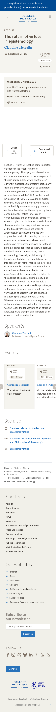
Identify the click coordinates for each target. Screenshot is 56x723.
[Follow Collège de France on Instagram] (13, 655)
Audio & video (12, 508)
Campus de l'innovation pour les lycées (26, 602)
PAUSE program (16, 593)
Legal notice (34, 699)
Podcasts (10, 512)
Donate (13, 668)
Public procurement (15, 543)
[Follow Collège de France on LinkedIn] (31, 655)
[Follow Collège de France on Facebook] (8, 655)
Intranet (13, 572)
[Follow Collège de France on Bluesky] (25, 655)
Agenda (9, 504)
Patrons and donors (15, 551)
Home (6, 468)
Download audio (44, 151)
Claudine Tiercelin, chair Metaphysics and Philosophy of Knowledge (30, 440)
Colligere (13, 585)
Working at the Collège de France (21, 538)
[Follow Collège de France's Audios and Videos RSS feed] (48, 655)
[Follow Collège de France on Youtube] (37, 655)
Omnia (12, 576)
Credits (44, 699)
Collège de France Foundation (22, 589)
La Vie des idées (16, 598)
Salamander (14, 580)
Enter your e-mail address (20, 626)
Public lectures (15, 478)
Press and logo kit (14, 530)
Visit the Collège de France (18, 547)
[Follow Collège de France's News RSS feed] (42, 655)
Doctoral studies (14, 534)
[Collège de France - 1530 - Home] (28, 18)
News (8, 517)
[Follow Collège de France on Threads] (19, 655)
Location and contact (17, 699)
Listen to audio (14, 150)
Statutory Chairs (21, 468)
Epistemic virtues (18, 53)
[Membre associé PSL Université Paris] (38, 685)
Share (45, 66)
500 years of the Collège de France (22, 525)
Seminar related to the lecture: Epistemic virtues (27, 430)
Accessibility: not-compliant (28, 704)
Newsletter (11, 521)
